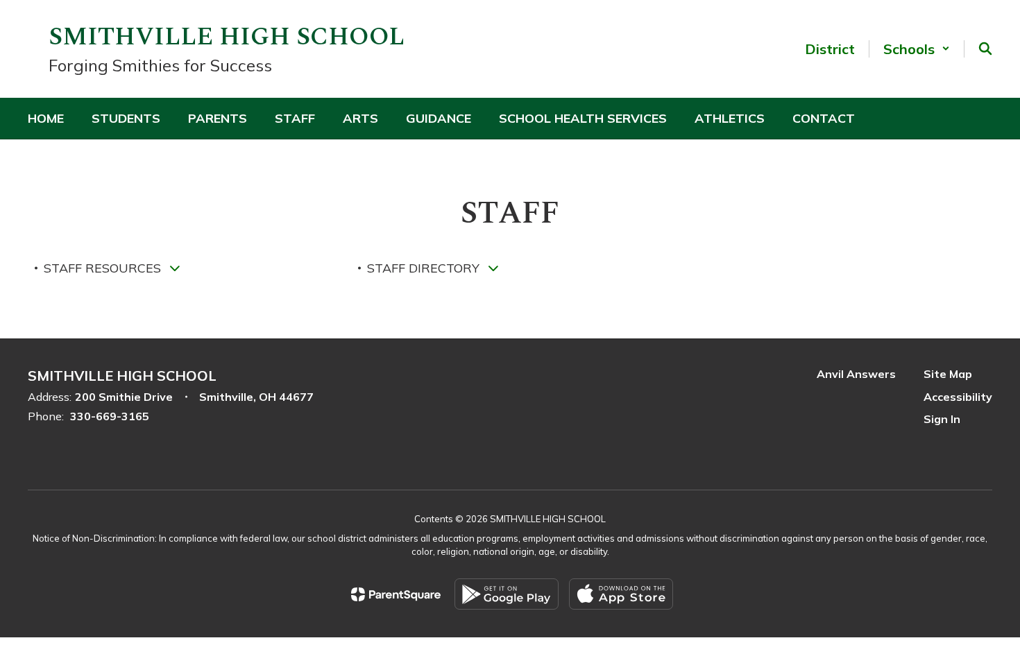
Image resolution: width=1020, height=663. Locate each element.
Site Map (948, 374)
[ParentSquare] (396, 594)
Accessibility (958, 397)
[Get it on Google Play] (506, 594)
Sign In (942, 419)
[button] (916, 49)
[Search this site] (985, 48)
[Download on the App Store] (621, 594)
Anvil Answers (856, 374)
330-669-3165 (109, 416)
